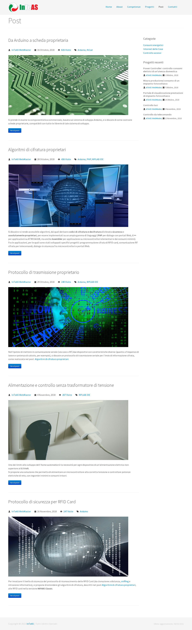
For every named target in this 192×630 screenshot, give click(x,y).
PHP (89, 159)
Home (109, 6)
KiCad (90, 49)
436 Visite (66, 159)
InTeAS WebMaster (21, 49)
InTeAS (30, 623)
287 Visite (67, 394)
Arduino (82, 49)
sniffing (125, 581)
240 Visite (66, 281)
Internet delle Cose (153, 48)
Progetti (149, 6)
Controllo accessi (152, 52)
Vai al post (14, 130)
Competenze (134, 6)
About (119, 6)
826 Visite (66, 49)
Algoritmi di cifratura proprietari (51, 359)
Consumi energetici (153, 45)
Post (161, 6)
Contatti (172, 6)
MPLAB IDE (98, 159)
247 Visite (68, 511)
